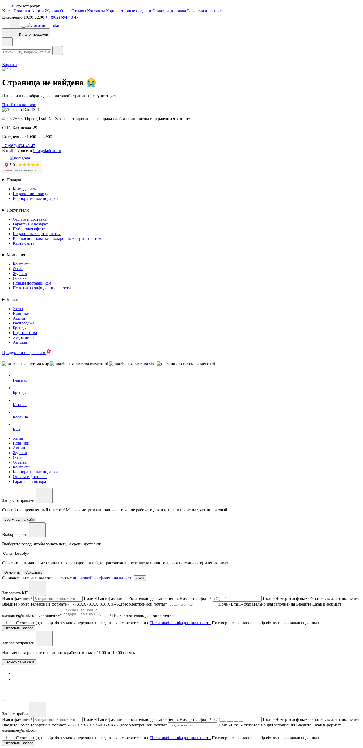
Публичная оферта (30, 229)
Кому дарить (24, 189)
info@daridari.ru (47, 150)
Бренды (20, 328)
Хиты (7, 11)
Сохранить (33, 572)
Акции (37, 11)
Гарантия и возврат (204, 11)
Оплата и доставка (169, 11)
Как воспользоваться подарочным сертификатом (57, 238)
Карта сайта (23, 243)
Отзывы (78, 11)
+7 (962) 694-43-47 (61, 17)
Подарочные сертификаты (37, 233)
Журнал (52, 11)
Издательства (25, 332)
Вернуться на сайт (19, 662)
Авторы (20, 342)
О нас (65, 11)
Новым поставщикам (32, 283)
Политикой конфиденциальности (180, 622)
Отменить (12, 572)
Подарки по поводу (30, 193)
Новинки (22, 11)
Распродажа (23, 323)
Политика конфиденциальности (42, 288)
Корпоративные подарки (128, 11)
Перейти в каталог (19, 104)
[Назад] (7, 41)
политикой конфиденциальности (103, 578)
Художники (23, 337)
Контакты (96, 11)
